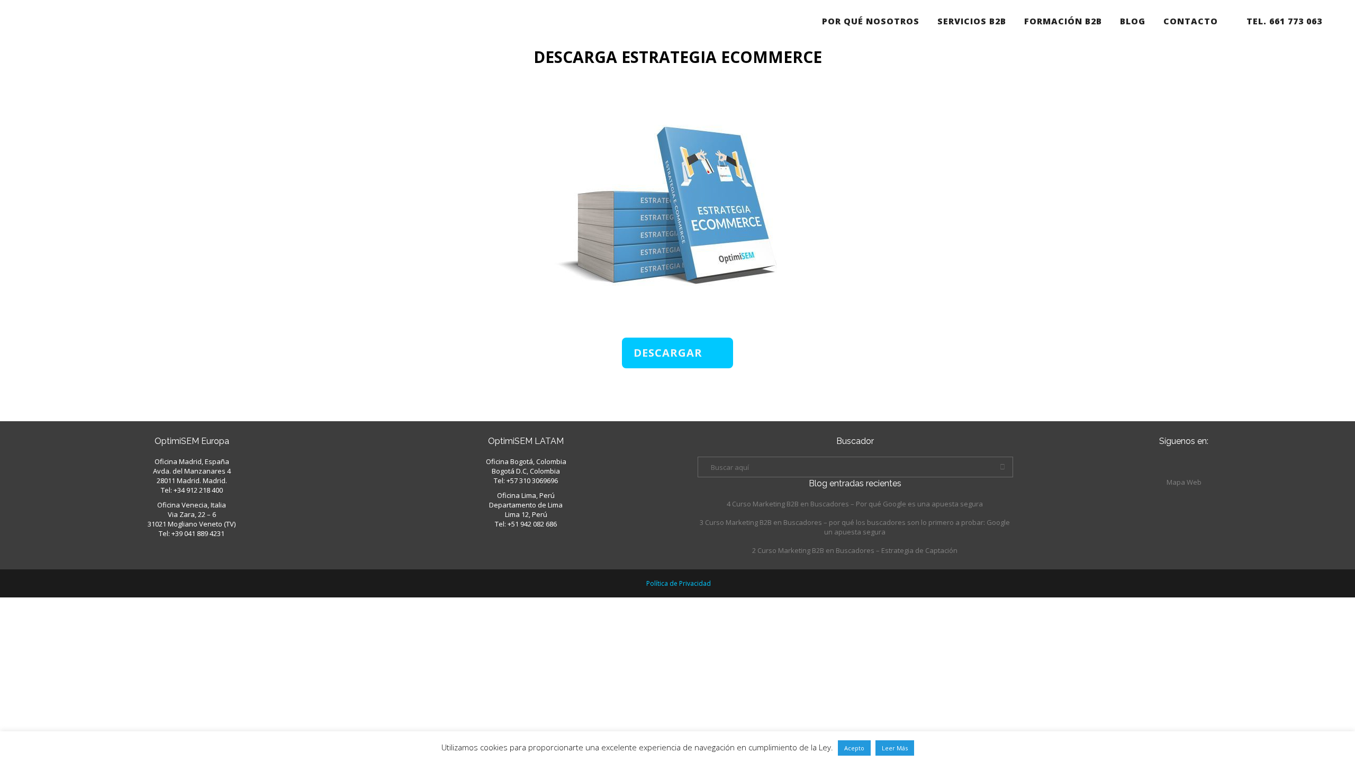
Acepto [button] (854, 748)
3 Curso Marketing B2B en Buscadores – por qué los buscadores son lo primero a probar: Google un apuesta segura (855, 527)
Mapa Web (1184, 482)
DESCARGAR (668, 353)
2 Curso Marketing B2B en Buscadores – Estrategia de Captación (854, 550)
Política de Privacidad (678, 583)
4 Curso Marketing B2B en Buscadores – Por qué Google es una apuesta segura (855, 504)
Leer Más (895, 748)
